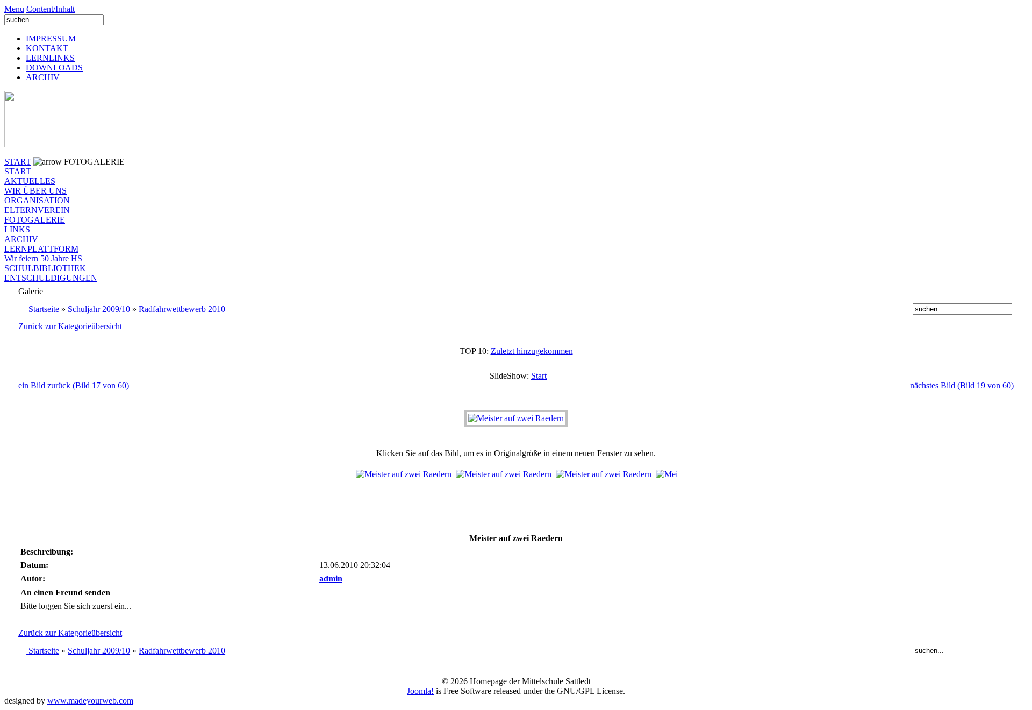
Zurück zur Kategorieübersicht (70, 326)
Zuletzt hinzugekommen (532, 351)
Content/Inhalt (50, 8)
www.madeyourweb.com (90, 700)
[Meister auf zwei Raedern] (516, 418)
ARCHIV (43, 77)
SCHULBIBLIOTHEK (45, 268)
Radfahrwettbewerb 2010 (182, 309)
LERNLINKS (50, 57)
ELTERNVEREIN (37, 210)
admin (330, 578)
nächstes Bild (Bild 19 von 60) (962, 385)
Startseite (43, 309)
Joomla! (420, 690)
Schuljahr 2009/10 (99, 309)
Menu (14, 8)
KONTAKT (47, 48)
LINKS (17, 229)
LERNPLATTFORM (41, 248)
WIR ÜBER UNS (35, 190)
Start (539, 375)
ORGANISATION (37, 200)
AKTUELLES (29, 181)
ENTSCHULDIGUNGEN (50, 277)
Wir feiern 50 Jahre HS (43, 258)
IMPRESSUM (51, 38)
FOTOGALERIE (34, 219)
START (17, 161)
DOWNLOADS (54, 67)
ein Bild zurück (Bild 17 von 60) (73, 385)
